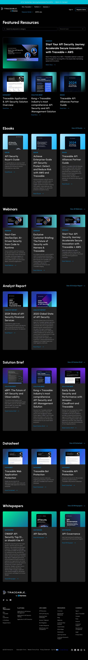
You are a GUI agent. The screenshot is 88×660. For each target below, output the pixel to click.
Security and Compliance (79, 628)
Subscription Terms (21, 649)
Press (77, 619)
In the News (6, 620)
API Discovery (42, 611)
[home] (9, 9)
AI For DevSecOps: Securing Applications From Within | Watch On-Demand (44, 2)
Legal (77, 632)
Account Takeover (44, 620)
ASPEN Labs (38, 12)
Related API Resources (60, 614)
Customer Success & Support (62, 638)
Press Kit (78, 621)
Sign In (71, 9)
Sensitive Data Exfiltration (43, 617)
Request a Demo (81, 9)
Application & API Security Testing (24, 616)
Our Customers (6, 617)
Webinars (59, 620)
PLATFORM (20, 608)
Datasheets (60, 632)
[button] (27, 6)
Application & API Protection (24, 619)
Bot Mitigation (43, 622)
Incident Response (44, 625)
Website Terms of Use (33, 649)
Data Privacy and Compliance (43, 628)
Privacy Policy (79, 634)
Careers (78, 616)
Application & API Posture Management (24, 612)
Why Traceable (5, 613)
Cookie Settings (64, 649)
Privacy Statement (45, 649)
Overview (60, 611)
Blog (58, 617)
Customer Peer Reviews (61, 623)
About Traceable (80, 613)
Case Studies (60, 626)
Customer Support (78, 624)
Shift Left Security (44, 613)
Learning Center (61, 634)
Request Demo (6, 622)
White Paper (60, 629)
